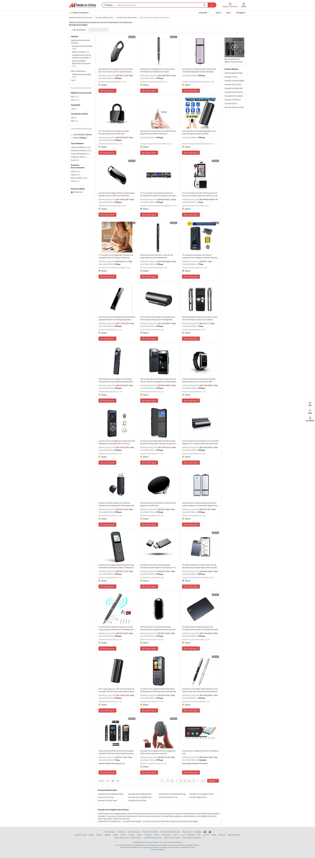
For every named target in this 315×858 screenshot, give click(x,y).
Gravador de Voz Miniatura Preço (110, 794)
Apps (228, 12)
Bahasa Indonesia (234, 835)
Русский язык (166, 835)
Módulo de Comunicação (81, 75)
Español (131, 835)
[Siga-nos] (210, 832)
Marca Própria (79, 178)
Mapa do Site (186, 832)
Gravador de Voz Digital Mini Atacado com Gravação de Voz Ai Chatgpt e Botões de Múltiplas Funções (116, 256)
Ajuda (218, 12)
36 (113, 781)
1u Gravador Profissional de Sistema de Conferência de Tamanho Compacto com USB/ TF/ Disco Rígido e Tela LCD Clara (158, 194)
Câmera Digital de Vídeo (234, 73)
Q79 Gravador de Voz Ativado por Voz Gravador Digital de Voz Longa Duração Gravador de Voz (200, 442)
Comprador (202, 12)
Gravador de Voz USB (233, 84)
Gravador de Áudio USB (233, 88)
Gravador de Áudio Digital (234, 80)
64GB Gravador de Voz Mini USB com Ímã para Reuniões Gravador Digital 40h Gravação (199, 566)
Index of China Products (172, 838)
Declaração (121, 832)
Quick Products (136, 838)
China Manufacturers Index (153, 838)
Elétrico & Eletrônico (78, 71)
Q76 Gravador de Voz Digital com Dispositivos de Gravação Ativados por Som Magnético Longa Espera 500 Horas (157, 318)
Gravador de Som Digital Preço (140, 797)
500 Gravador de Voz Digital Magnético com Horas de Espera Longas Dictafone (199, 132)
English (91, 835)
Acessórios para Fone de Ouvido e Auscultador (81, 56)
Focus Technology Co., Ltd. (154, 842)
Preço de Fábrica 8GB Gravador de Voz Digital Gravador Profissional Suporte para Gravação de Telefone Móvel (116, 752)
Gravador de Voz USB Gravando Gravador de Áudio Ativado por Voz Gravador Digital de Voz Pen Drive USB (199, 504)
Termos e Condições (157, 849)
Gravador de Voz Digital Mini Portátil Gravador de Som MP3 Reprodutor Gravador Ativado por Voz (158, 442)
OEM (75, 175)
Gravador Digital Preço (197, 797)
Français (123, 835)
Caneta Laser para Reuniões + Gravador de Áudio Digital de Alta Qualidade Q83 (156, 256)
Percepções (197, 832)
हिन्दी (198, 835)
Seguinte (212, 781)
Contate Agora (108, 91)
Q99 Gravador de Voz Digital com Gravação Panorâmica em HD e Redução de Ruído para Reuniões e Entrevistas (116, 380)
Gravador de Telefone (233, 100)
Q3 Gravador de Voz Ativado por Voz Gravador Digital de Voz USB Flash (158, 504)
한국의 (176, 835)
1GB (74, 109)
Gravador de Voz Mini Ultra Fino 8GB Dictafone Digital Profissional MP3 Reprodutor (158, 132)
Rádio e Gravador (80, 52)
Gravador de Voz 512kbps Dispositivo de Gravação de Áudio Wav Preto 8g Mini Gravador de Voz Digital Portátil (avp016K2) (200, 628)
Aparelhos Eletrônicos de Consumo (80, 41)
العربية (183, 835)
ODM (75, 171)
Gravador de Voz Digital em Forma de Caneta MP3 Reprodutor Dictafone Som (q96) (157, 70)
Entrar (243, 6)
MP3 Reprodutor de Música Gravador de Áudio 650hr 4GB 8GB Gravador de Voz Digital (200, 318)
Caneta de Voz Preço (106, 797)
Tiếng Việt (222, 835)
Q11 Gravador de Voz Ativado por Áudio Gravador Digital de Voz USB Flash (114, 132)
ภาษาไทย (206, 835)
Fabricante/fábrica (81, 147)
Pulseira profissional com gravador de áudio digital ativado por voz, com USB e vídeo (199, 380)
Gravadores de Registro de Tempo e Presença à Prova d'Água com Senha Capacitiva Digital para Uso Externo (200, 256)
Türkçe (214, 835)
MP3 (75, 97)
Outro (73, 80)
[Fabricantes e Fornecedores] (82, 5)
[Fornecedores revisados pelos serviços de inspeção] (82, 135)
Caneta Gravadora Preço (168, 797)
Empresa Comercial (81, 150)
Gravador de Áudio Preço (107, 800)
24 (107, 781)
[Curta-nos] (205, 832)
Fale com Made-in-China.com (170, 832)
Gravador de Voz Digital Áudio (139, 794)
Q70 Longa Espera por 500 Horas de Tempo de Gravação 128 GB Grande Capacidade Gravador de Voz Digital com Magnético (117, 690)
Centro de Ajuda (109, 832)
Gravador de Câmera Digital (235, 92)
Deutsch (139, 835)
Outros (75, 181)
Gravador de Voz (231, 77)
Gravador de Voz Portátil (234, 107)
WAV (75, 100)
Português (148, 835)
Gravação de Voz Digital (234, 96)
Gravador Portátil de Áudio (82, 47)
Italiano (156, 835)
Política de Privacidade (150, 832)
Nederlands (191, 835)
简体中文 (99, 835)
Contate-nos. (78, 192)
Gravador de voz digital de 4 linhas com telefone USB (200, 752)
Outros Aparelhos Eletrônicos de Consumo (81, 63)
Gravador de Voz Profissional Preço (172, 794)
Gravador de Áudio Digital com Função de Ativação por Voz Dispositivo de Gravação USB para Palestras (116, 504)
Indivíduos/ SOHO (79, 157)
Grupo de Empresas (80, 153)
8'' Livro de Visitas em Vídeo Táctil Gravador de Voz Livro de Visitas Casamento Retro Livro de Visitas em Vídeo (199, 194)
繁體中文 (108, 835)
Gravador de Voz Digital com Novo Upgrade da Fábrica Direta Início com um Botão (158, 752)
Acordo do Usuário (134, 832)
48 (118, 781)
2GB (74, 117)
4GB (74, 121)
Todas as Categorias (80, 12)
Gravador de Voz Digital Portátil (201, 794)
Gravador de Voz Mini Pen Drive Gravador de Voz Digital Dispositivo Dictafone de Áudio (199, 70)
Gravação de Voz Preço (137, 800)
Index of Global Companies (192, 838)
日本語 (115, 835)
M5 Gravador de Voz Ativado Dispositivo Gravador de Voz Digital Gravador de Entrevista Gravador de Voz (158, 628)
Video (133, 37)
